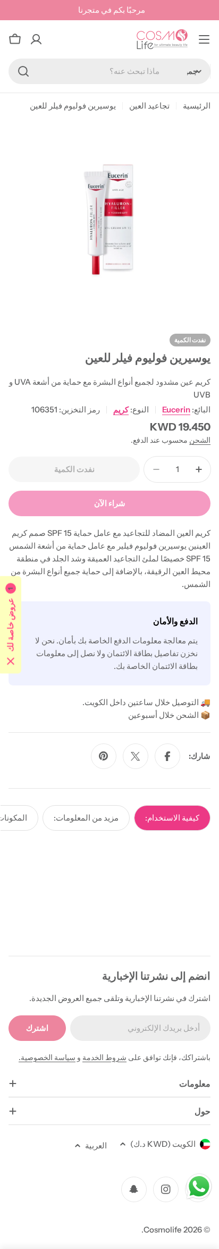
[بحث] (23, 71)
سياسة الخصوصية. (47, 1057)
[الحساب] (36, 39)
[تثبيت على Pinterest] (103, 756)
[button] (10, 624)
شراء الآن (109, 503)
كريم (121, 409)
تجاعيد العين (149, 106)
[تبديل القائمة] (204, 39)
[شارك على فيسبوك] (167, 756)
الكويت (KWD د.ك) (163, 1144)
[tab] (172, 818)
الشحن (199, 440)
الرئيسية (196, 106)
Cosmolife (163, 1230)
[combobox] (109, 71)
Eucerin (176, 409)
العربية (96, 1145)
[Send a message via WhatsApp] (199, 1186)
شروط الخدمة (104, 1057)
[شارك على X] (135, 756)
